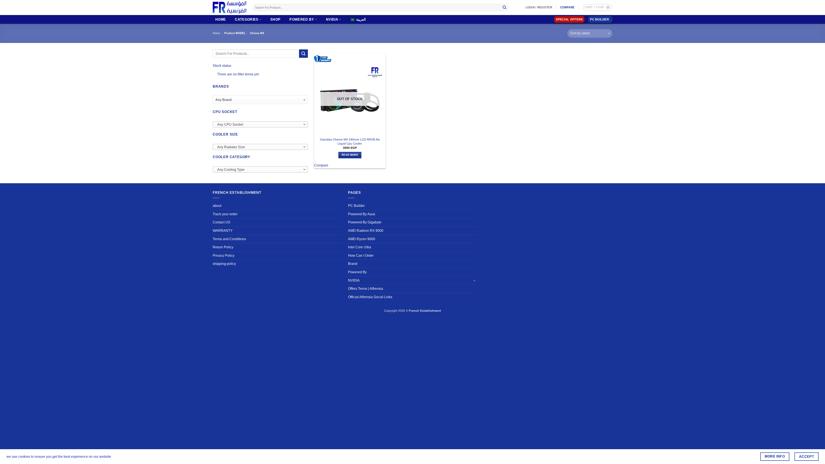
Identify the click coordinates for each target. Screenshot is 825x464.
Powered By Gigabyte (364, 222)
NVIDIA (332, 19)
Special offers (569, 19)
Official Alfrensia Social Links (370, 297)
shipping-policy (224, 264)
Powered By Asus (361, 214)
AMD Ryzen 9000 (361, 239)
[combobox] (260, 124)
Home (220, 19)
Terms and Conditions (229, 239)
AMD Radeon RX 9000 (365, 230)
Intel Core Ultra (359, 247)
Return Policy (223, 247)
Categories (246, 19)
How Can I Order (361, 255)
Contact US (221, 222)
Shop (275, 19)
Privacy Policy (223, 255)
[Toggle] (474, 280)
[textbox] (259, 125)
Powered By (301, 19)
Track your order (225, 214)
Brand (352, 264)
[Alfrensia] (229, 7)
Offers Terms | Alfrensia (365, 288)
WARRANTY (223, 230)
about (217, 206)
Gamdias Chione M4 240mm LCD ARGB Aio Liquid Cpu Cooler (350, 141)
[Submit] (504, 7)
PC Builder (356, 206)
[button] (597, 7)
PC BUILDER (599, 19)
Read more (350, 155)
